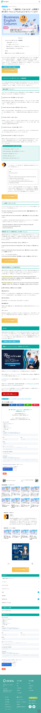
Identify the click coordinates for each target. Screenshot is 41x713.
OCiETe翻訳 (31, 680)
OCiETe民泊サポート (8, 706)
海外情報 (3, 595)
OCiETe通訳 (19, 680)
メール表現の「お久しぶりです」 (12, 44)
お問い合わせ (14, 389)
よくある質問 (19, 692)
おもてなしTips (5, 585)
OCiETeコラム (7, 704)
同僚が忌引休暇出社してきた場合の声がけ (14, 48)
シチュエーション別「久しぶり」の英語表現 (14, 40)
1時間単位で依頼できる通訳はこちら (11, 67)
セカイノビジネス (8, 709)
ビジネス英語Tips (4, 6)
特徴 (17, 683)
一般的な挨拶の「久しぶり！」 (12, 42)
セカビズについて (5, 588)
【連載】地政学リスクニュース (8, 578)
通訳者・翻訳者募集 (32, 700)
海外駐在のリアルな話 (6, 602)
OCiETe (3, 379)
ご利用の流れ (31, 685)
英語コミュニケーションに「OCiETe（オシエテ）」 (15, 53)
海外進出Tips (4, 599)
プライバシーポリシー (21, 699)
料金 (17, 685)
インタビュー (4, 581)
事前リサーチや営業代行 (12, 385)
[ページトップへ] (39, 711)
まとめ (6, 50)
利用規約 (18, 704)
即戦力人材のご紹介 (32, 383)
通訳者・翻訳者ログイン (33, 703)
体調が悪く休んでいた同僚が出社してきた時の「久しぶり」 (18, 46)
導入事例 (18, 690)
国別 (3, 592)
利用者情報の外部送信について (21, 707)
